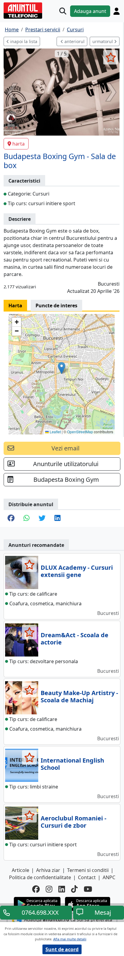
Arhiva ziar (48, 870)
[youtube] (88, 889)
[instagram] (49, 889)
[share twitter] (42, 518)
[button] (61, 368)
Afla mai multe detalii (69, 939)
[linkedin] (61, 889)
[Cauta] (62, 11)
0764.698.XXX (40, 912)
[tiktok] (74, 889)
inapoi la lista (23, 41)
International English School (72, 764)
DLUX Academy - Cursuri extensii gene (77, 571)
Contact (87, 877)
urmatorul (103, 41)
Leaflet (55, 431)
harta (18, 143)
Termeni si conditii (88, 870)
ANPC (109, 877)
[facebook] (36, 889)
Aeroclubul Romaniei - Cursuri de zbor (73, 821)
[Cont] (116, 11)
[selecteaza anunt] (110, 57)
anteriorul (74, 41)
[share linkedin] (57, 518)
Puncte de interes (56, 305)
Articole (20, 870)
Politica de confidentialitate (40, 877)
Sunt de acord (62, 949)
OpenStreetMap (80, 431)
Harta (15, 305)
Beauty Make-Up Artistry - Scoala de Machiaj (79, 696)
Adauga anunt (90, 11)
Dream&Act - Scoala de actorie (74, 638)
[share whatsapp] (26, 518)
